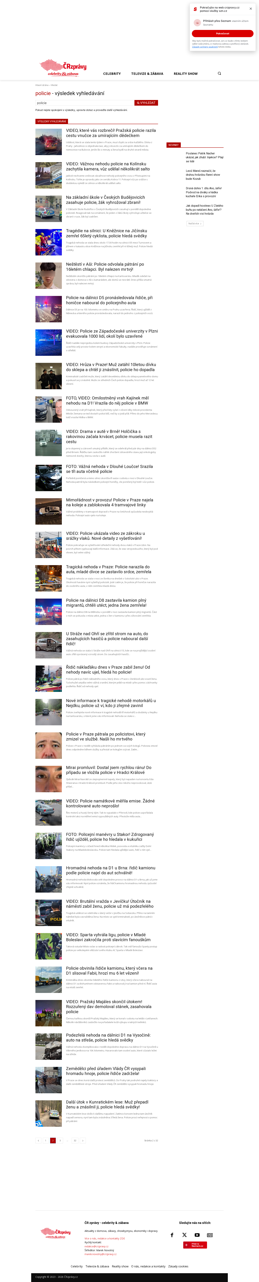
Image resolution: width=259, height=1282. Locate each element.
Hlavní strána (41, 85)
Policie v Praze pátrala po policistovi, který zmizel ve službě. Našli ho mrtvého (105, 737)
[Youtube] (197, 1235)
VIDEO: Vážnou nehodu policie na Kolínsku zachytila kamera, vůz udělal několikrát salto (108, 166)
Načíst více (194, 223)
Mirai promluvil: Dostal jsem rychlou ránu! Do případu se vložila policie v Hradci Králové (108, 770)
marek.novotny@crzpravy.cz (100, 1254)
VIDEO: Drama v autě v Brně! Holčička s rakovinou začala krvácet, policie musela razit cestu (109, 436)
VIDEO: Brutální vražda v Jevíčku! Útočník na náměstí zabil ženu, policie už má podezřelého (109, 904)
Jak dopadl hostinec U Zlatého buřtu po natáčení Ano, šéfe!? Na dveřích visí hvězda (204, 209)
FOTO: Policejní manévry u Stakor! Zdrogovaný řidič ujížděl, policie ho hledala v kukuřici (110, 837)
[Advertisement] (127, 30)
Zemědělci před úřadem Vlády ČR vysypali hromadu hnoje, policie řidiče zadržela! (106, 1071)
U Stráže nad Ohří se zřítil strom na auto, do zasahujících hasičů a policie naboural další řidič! (107, 638)
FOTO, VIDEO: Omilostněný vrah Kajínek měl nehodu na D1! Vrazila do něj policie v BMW (107, 401)
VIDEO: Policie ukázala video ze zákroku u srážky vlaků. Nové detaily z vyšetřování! (105, 536)
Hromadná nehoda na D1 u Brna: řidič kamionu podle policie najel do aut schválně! (110, 870)
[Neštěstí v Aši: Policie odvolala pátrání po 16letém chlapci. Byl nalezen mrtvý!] (48, 275)
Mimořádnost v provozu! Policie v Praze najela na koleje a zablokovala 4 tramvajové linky (109, 503)
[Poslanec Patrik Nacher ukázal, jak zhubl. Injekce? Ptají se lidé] (175, 158)
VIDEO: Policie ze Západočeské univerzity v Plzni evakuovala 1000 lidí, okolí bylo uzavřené (112, 334)
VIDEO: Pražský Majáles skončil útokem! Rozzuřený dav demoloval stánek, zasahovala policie (109, 1006)
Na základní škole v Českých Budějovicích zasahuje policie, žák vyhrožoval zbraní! (105, 200)
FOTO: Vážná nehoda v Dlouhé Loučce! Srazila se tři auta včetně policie (109, 469)
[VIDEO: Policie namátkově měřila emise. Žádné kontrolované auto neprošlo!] (48, 812)
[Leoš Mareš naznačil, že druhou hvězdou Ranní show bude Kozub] (175, 176)
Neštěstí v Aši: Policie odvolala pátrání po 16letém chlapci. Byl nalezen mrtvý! (105, 267)
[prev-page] (38, 1140)
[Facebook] (171, 1235)
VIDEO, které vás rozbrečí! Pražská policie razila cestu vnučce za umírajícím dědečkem (111, 133)
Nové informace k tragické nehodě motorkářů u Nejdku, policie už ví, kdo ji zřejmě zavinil (111, 703)
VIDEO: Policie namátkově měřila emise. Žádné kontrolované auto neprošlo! (110, 804)
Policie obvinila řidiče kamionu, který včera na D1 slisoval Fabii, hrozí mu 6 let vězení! (109, 971)
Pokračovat (222, 33)
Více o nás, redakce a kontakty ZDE (105, 1238)
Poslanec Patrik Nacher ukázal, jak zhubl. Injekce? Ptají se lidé (204, 157)
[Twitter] (184, 1235)
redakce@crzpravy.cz (96, 1246)
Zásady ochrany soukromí (205, 46)
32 (75, 1140)
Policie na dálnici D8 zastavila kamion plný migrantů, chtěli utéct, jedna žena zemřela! (106, 603)
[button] (219, 73)
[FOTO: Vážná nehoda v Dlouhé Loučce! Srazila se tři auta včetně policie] (48, 478)
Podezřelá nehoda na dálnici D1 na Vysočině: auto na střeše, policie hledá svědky (108, 1038)
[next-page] (83, 1140)
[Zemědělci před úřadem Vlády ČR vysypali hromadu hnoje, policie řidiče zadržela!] (48, 1080)
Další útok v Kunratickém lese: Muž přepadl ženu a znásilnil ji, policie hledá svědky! (107, 1105)
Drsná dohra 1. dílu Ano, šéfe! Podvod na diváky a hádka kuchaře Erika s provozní (204, 192)
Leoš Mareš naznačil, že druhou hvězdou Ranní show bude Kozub (203, 174)
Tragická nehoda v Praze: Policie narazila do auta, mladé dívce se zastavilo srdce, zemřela (108, 569)
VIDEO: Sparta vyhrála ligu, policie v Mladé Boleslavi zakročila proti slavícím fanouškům (108, 937)
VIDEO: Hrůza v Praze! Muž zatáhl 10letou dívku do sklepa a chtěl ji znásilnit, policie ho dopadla (111, 367)
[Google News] (209, 1235)
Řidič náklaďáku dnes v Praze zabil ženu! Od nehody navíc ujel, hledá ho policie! (108, 670)
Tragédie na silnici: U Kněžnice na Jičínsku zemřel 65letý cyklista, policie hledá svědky (106, 233)
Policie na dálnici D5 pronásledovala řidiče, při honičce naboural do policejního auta (109, 300)
